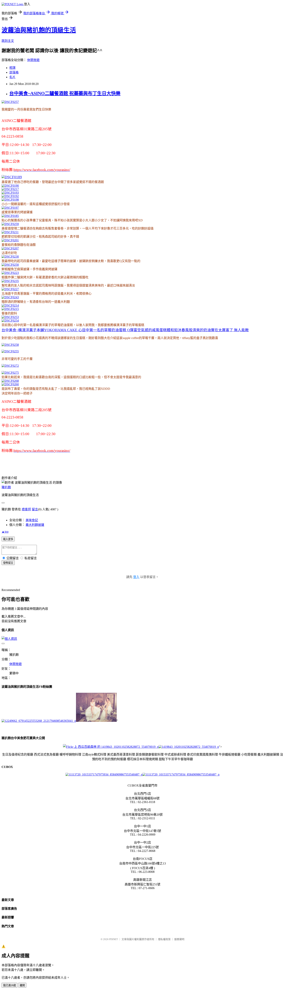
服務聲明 (179, 939)
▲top (5, 531)
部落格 (14, 72)
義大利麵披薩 (35, 524)
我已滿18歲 (9, 985)
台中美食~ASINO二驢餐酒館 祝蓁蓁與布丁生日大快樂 (64, 93)
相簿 (12, 67)
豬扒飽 (6, 487)
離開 (22, 985)
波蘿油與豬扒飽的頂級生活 (39, 30)
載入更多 (8, 539)
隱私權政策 (164, 939)
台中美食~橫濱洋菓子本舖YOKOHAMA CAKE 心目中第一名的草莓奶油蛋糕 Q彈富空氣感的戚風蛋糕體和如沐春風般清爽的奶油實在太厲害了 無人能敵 (125, 330)
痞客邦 (26, 509)
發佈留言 (8, 562)
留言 (35, 509)
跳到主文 (8, 40)
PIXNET (113, 939)
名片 (12, 77)
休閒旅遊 (33, 60)
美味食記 (32, 520)
